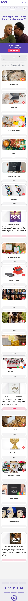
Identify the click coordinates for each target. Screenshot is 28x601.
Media (14, 583)
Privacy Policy (14, 592)
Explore (14, 236)
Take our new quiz (14, 50)
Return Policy (21, 592)
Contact (22, 583)
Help (6, 583)
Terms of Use (7, 592)
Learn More (12, 9)
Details (14, 89)
